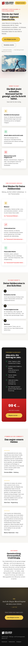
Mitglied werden (20, 3)
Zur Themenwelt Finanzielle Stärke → (14, 262)
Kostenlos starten (9, 45)
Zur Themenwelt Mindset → (11, 216)
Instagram (18, 641)
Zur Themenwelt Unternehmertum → (14, 239)
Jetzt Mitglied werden (11, 39)
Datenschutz (12, 641)
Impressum (4, 641)
